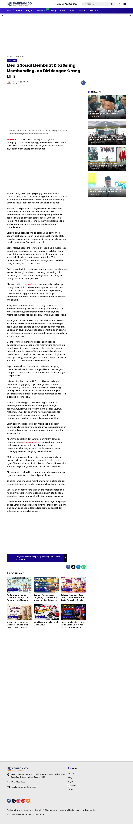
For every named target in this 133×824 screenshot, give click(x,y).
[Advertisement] (66, 34)
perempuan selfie (30, 442)
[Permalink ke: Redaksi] (10, 82)
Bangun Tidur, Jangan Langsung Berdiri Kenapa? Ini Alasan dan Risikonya (46, 597)
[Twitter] (73, 567)
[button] (112, 4)
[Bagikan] (83, 82)
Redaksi (16, 82)
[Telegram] (78, 567)
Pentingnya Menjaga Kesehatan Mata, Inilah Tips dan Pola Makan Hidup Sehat (17, 597)
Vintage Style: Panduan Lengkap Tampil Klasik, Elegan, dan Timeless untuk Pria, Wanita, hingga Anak (19, 625)
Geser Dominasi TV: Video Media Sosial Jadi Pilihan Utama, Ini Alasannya (73, 625)
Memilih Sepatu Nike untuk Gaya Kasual (46, 623)
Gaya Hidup (11, 60)
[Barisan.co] (20, 3)
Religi (70, 777)
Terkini (71, 773)
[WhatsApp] (83, 567)
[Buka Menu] (124, 3)
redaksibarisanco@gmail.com (24, 787)
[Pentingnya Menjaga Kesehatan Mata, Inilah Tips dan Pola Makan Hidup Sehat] (19, 585)
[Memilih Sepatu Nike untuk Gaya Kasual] (46, 612)
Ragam (71, 781)
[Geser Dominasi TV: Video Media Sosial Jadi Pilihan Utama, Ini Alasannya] (73, 612)
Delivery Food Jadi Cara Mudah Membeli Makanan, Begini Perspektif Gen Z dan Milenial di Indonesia (73, 597)
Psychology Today (28, 284)
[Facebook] (68, 567)
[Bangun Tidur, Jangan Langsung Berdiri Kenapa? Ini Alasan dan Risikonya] (46, 585)
